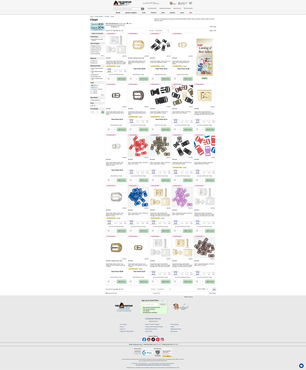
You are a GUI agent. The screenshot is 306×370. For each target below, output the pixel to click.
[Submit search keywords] (142, 9)
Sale (190, 13)
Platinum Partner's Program (152, 324)
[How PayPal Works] (167, 353)
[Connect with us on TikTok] (153, 339)
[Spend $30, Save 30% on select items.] (97, 26)
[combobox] (128, 9)
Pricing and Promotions (151, 329)
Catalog (123, 324)
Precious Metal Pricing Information (154, 326)
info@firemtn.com (137, 344)
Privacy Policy (148, 331)
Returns (172, 326)
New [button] (163, 13)
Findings (107, 16)
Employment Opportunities (127, 331)
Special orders (174, 331)
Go (103, 112)
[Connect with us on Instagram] (162, 339)
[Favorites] (108, 79)
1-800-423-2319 (153, 321)
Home (91, 16)
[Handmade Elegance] (151, 3)
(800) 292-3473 (174, 344)
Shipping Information (175, 329)
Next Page (213, 26)
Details (118, 66)
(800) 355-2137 (157, 344)
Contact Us (122, 329)
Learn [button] (182, 13)
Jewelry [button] (172, 13)
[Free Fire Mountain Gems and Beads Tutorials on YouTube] (149, 339)
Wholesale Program (165, 8)
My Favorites (189, 8)
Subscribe (162, 304)
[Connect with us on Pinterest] (158, 339)
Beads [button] (118, 13)
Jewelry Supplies (99, 16)
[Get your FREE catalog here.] (204, 57)
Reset (130, 23)
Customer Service (153, 318)
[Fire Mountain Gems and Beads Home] (122, 3)
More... (102, 55)
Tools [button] (144, 13)
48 (119, 30)
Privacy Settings (174, 324)
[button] (148, 352)
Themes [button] (153, 13)
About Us (122, 326)
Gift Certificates (152, 8)
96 (122, 30)
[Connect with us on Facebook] (144, 339)
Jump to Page (201, 289)
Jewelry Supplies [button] (131, 13)
